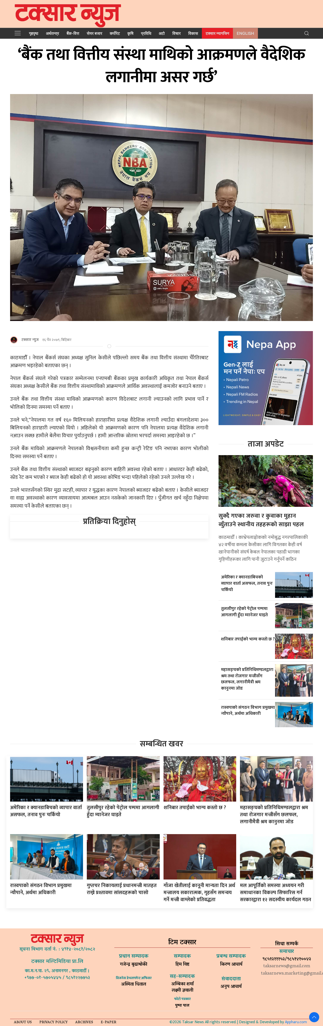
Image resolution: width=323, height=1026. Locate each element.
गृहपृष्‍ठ (33, 33)
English (245, 33)
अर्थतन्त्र (52, 33)
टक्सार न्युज (30, 339)
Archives (84, 1022)
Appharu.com (296, 1022)
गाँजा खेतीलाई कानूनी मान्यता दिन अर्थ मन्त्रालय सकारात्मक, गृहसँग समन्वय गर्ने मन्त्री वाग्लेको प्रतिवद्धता (199, 892)
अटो (162, 33)
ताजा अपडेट (266, 444)
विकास (193, 33)
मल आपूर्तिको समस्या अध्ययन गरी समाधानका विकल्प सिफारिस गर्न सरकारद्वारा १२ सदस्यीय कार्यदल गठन (275, 892)
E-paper (108, 1022)
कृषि (130, 33)
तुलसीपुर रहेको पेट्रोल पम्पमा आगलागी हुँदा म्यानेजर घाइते (244, 612)
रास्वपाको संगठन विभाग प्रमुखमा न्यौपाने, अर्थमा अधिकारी (248, 710)
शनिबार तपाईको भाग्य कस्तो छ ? (248, 639)
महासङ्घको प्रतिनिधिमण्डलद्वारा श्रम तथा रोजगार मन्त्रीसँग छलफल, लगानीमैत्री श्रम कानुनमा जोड (247, 679)
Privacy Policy (53, 1022)
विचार (176, 33)
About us (23, 1022)
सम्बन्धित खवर (161, 744)
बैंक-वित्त (73, 33)
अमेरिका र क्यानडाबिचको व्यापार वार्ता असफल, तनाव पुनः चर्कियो (247, 583)
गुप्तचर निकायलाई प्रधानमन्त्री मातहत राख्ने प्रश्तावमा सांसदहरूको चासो (122, 889)
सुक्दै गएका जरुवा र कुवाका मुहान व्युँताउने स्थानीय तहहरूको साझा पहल (261, 520)
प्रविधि (146, 33)
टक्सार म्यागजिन (217, 33)
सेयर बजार (94, 33)
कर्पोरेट (115, 33)
